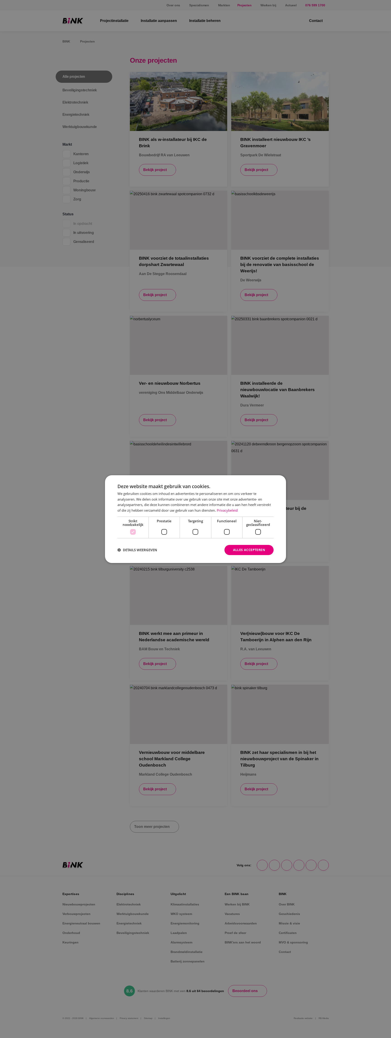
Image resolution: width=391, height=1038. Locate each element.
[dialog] (195, 519)
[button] (137, 549)
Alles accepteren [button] (249, 550)
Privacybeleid (227, 510)
